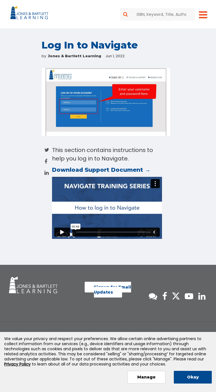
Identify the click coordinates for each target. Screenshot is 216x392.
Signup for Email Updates (112, 290)
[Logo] (30, 14)
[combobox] (157, 14)
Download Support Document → (101, 169)
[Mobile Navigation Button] (203, 14)
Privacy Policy (17, 364)
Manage (146, 377)
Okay (193, 377)
